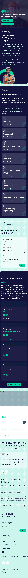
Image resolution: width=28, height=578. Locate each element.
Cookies (4, 574)
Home (3, 539)
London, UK (5, 556)
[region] (14, 428)
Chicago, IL (17, 556)
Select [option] (5, 252)
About (3, 541)
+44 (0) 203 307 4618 (7, 559)
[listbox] (14, 252)
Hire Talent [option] (5, 526)
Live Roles (5, 544)
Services (14, 539)
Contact (14, 544)
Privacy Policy (10, 574)
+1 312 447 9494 (18, 559)
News (13, 541)
